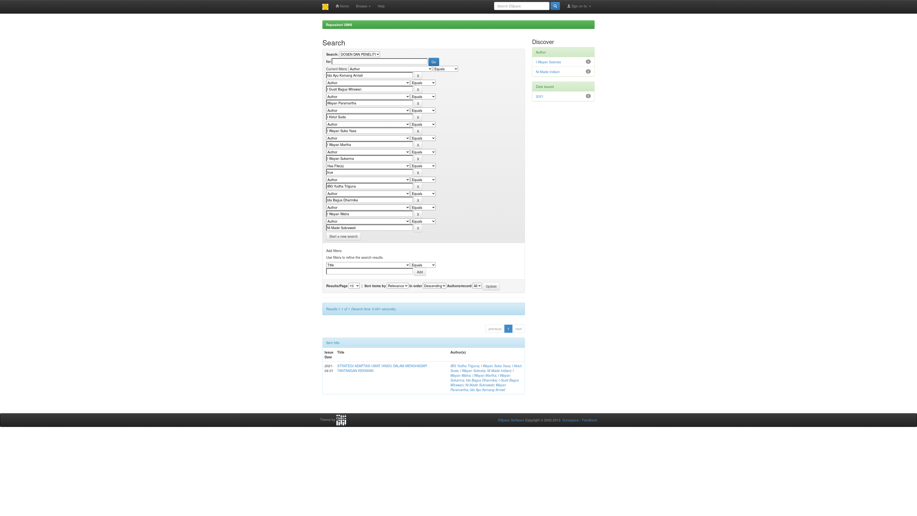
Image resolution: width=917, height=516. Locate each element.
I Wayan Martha (484, 375)
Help (381, 6)
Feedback (589, 420)
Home (344, 6)
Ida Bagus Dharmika (481, 380)
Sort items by (375, 285)
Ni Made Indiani (499, 370)
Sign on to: (579, 6)
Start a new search (343, 236)
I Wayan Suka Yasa (495, 365)
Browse (362, 6)
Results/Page (337, 285)
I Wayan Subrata (472, 370)
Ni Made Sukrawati (479, 384)
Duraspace (570, 420)
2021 (540, 96)
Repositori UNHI (339, 24)
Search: (332, 54)
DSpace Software (511, 420)
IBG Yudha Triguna (464, 365)
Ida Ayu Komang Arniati (487, 389)
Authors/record (459, 285)
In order (415, 285)
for (328, 61)
